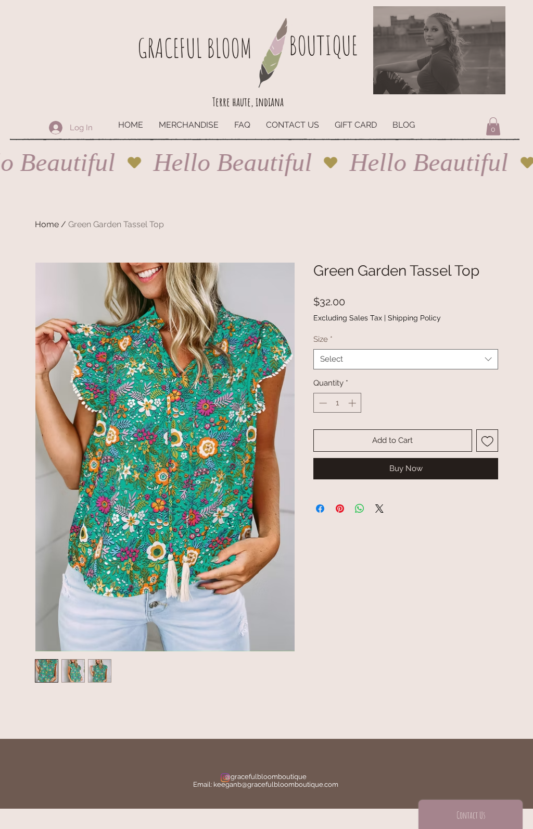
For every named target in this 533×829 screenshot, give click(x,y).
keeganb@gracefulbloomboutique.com (275, 784)
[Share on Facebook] (320, 508)
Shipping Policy (414, 318)
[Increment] (353, 403)
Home (47, 224)
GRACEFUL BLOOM (194, 47)
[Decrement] (322, 403)
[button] (493, 126)
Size (323, 339)
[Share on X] (379, 508)
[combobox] (405, 359)
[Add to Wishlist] (487, 440)
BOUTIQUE (323, 45)
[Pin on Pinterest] (340, 508)
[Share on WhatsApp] (359, 508)
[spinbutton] (337, 403)
